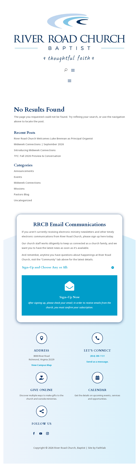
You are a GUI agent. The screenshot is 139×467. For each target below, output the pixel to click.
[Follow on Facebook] (34, 433)
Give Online (41, 390)
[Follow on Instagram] (47, 433)
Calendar (97, 390)
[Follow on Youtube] (40, 433)
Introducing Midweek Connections (35, 150)
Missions (19, 188)
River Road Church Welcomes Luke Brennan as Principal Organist (53, 138)
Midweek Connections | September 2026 (39, 144)
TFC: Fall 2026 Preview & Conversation (37, 156)
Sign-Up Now (69, 297)
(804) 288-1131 (97, 355)
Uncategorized (23, 200)
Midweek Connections (27, 182)
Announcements (24, 171)
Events (18, 177)
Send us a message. (97, 361)
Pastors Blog (21, 194)
